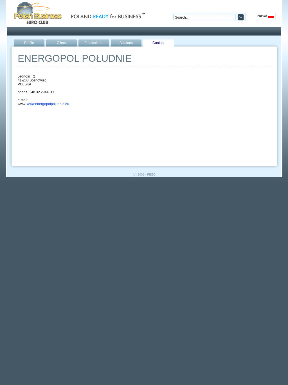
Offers (61, 43)
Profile (29, 43)
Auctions (126, 43)
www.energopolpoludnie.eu (48, 104)
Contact (158, 43)
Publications (93, 43)
